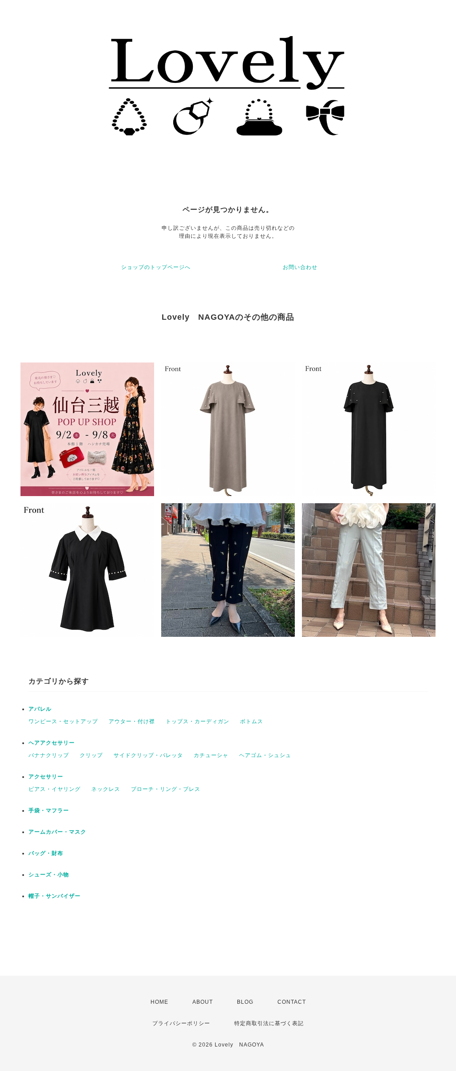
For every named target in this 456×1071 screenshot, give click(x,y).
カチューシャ (211, 755)
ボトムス (251, 721)
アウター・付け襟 (132, 721)
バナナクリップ (48, 755)
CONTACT (291, 1002)
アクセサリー (45, 777)
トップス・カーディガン (197, 721)
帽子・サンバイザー (54, 896)
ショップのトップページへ (156, 267)
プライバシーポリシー (181, 1023)
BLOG (245, 1002)
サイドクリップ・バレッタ (148, 755)
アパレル (40, 709)
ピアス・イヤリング (54, 789)
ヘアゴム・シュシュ (265, 755)
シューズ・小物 (48, 874)
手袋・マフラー (48, 810)
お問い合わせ (300, 267)
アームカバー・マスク (57, 832)
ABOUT (202, 1002)
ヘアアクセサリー (51, 743)
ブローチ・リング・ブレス (165, 789)
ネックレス (105, 789)
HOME (159, 1002)
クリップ (91, 755)
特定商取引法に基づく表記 (269, 1023)
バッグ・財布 (45, 853)
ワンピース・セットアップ (63, 721)
